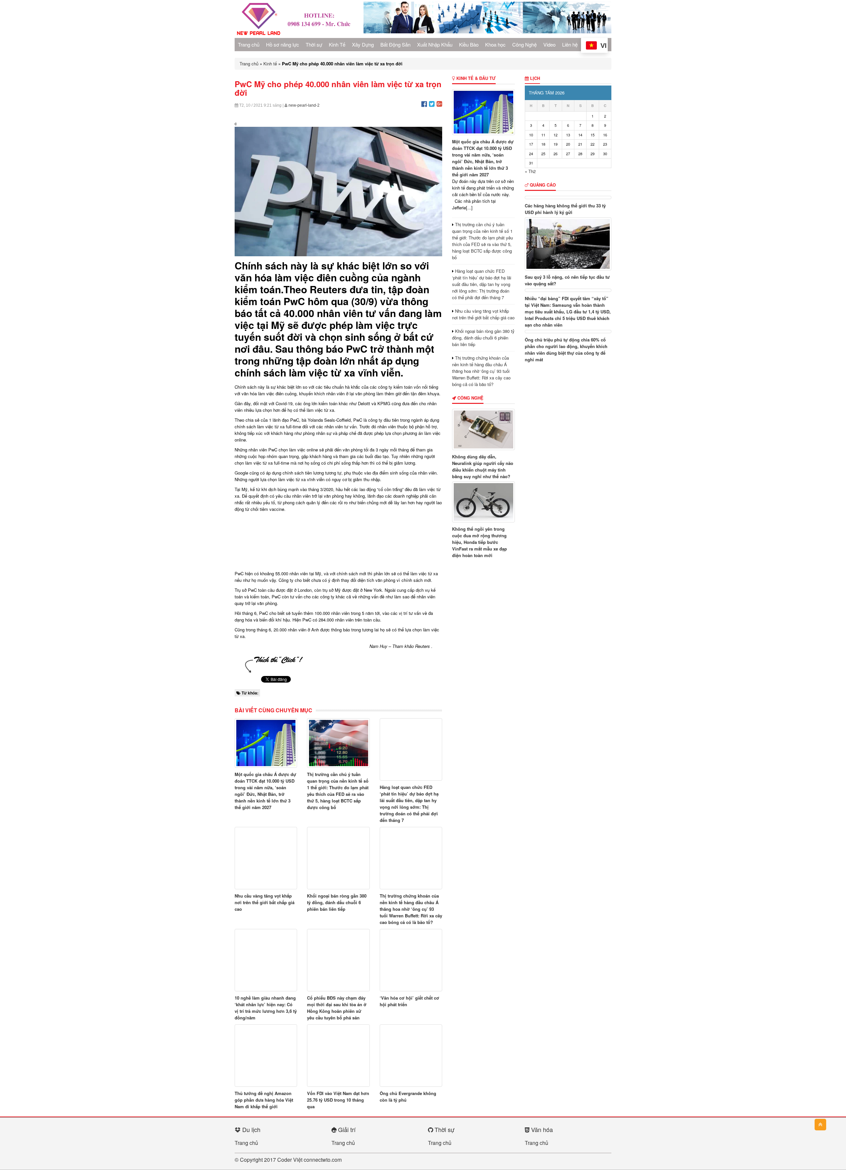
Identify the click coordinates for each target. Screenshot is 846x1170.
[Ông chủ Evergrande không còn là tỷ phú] (411, 1055)
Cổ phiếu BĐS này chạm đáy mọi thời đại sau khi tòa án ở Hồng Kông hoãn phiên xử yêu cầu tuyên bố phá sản (336, 1008)
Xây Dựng (363, 44)
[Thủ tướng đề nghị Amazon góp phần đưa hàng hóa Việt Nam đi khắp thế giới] (266, 1055)
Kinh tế (270, 63)
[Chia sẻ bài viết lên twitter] (432, 103)
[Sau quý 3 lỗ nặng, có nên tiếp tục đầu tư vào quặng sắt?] (568, 244)
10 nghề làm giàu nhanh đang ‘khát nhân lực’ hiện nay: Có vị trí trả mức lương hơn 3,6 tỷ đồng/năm (266, 1008)
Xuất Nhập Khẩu (434, 44)
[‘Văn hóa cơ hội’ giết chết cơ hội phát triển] (411, 960)
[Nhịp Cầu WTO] (294, 18)
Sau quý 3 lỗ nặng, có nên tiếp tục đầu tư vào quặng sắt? (567, 280)
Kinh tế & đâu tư (475, 78)
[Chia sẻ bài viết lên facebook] (424, 103)
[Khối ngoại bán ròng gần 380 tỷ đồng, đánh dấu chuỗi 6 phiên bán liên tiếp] (338, 858)
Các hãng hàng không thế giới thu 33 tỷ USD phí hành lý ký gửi (565, 208)
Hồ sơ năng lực (282, 44)
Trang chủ (248, 44)
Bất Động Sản (395, 44)
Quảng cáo (542, 185)
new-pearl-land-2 (304, 105)
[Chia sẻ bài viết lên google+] (439, 103)
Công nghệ (469, 398)
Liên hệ (570, 44)
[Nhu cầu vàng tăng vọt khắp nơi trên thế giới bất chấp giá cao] (266, 858)
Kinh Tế (337, 44)
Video (549, 44)
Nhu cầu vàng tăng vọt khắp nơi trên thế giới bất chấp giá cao (264, 902)
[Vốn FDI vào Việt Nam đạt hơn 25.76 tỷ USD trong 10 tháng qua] (338, 1055)
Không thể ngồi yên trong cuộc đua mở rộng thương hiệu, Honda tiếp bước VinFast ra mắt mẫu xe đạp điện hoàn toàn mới (479, 542)
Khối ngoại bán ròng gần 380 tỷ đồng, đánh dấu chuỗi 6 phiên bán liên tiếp (336, 902)
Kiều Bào (469, 44)
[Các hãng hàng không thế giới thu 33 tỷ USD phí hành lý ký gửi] (568, 197)
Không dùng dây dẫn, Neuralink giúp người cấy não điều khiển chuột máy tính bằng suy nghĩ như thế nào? (482, 466)
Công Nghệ (524, 44)
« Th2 (530, 171)
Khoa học (495, 44)
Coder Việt (289, 1159)
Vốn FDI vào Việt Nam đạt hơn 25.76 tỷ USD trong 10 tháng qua (338, 1100)
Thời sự (314, 44)
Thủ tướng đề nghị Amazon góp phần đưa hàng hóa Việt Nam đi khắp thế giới (264, 1100)
